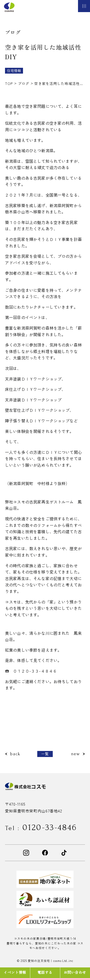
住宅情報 (14, 70)
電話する (45, 972)
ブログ (24, 83)
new (75, 754)
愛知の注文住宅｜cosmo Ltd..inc (50, 961)
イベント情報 (15, 972)
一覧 (45, 753)
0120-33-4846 (41, 827)
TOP (9, 83)
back (15, 754)
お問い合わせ (75, 972)
